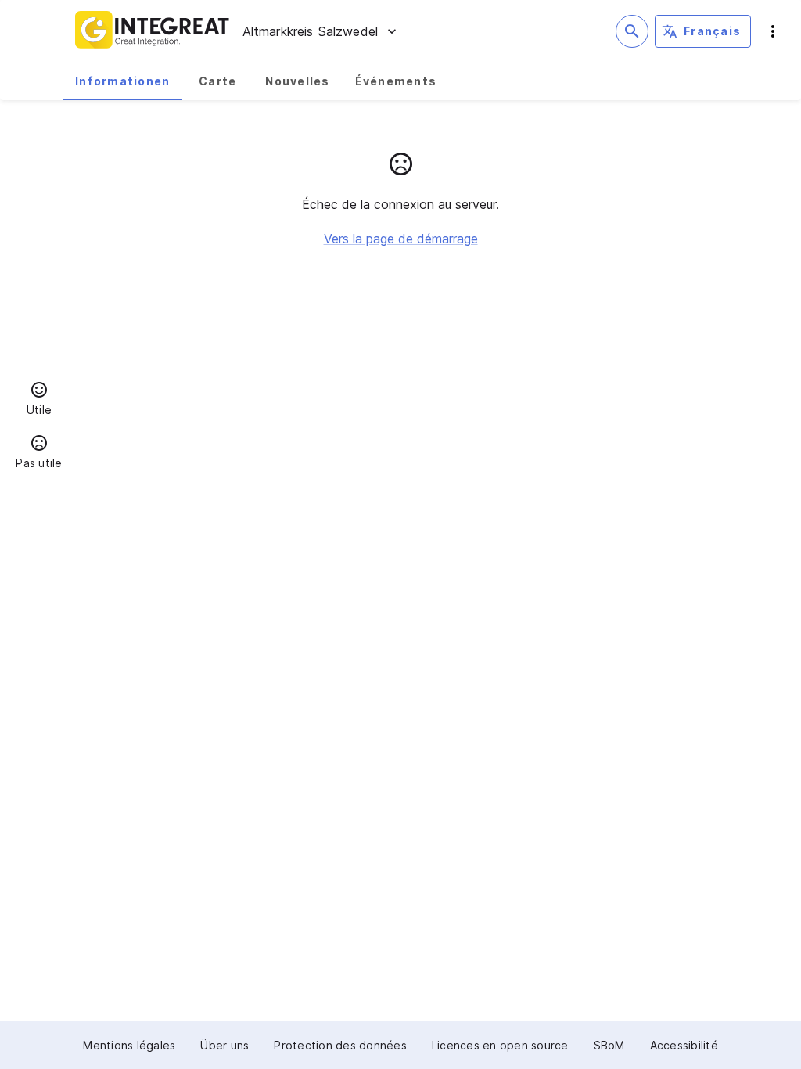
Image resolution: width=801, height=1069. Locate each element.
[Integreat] (152, 31)
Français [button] (712, 31)
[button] (39, 400)
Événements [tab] (396, 81)
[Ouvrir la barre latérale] (772, 31)
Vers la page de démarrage (401, 239)
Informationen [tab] (122, 81)
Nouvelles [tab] (297, 81)
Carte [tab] (217, 81)
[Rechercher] (632, 31)
